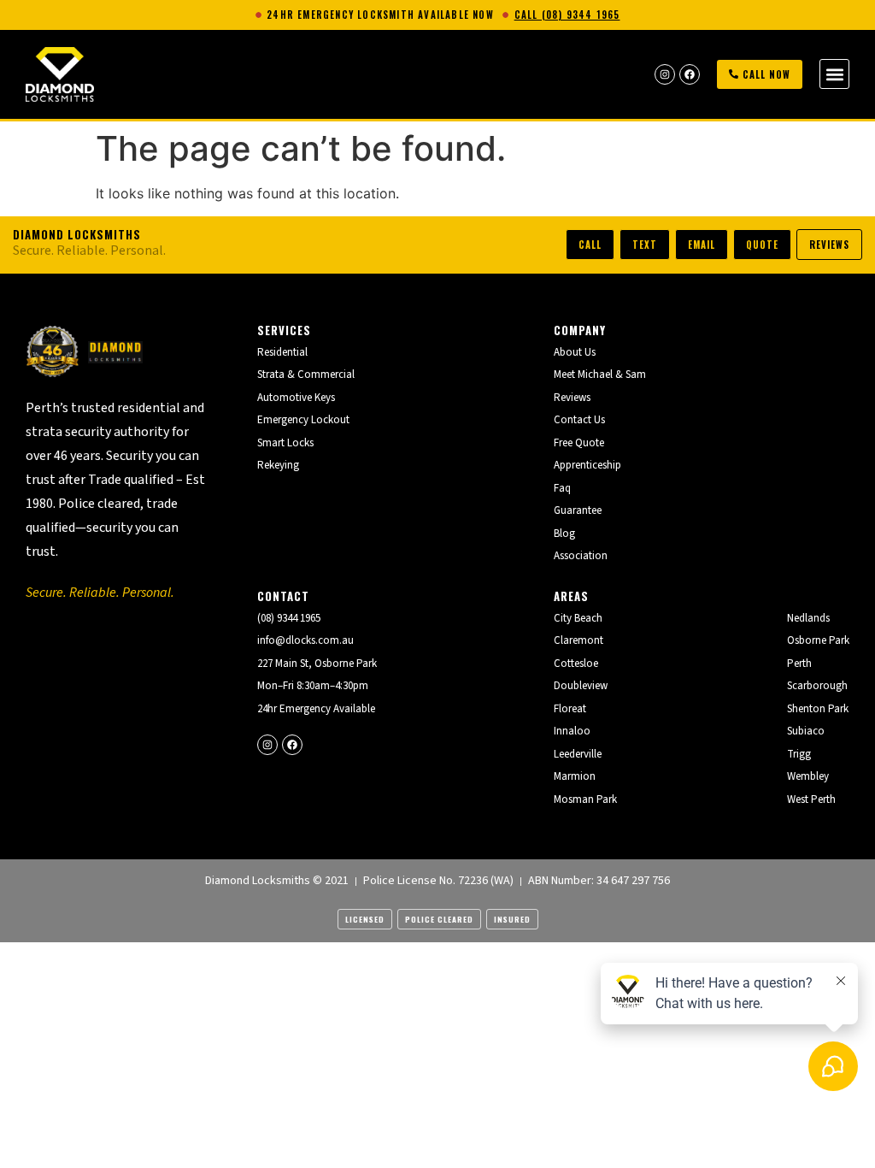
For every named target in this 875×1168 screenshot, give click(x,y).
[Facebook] (689, 74)
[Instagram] (665, 74)
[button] (834, 74)
